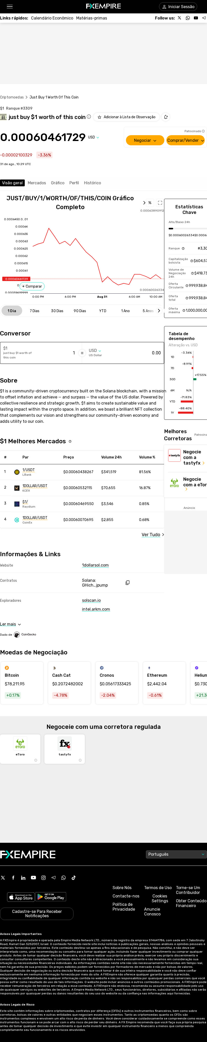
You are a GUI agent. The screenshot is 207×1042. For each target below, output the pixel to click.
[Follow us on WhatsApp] (188, 18)
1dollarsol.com (95, 565)
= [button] (82, 353)
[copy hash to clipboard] (127, 582)
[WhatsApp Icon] (64, 878)
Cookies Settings (160, 898)
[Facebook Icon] (13, 878)
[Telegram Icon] (53, 878)
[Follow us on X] (180, 18)
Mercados (37, 183)
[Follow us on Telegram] (204, 18)
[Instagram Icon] (43, 878)
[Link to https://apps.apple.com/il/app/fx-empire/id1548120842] (21, 897)
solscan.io (91, 600)
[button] (9, 6)
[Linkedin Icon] (23, 878)
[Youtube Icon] (33, 878)
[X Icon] (3, 878)
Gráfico (57, 183)
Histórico (92, 183)
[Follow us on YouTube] (196, 18)
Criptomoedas (12, 97)
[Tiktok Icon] (74, 878)
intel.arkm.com (96, 609)
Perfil (74, 183)
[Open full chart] (160, 203)
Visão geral (12, 183)
